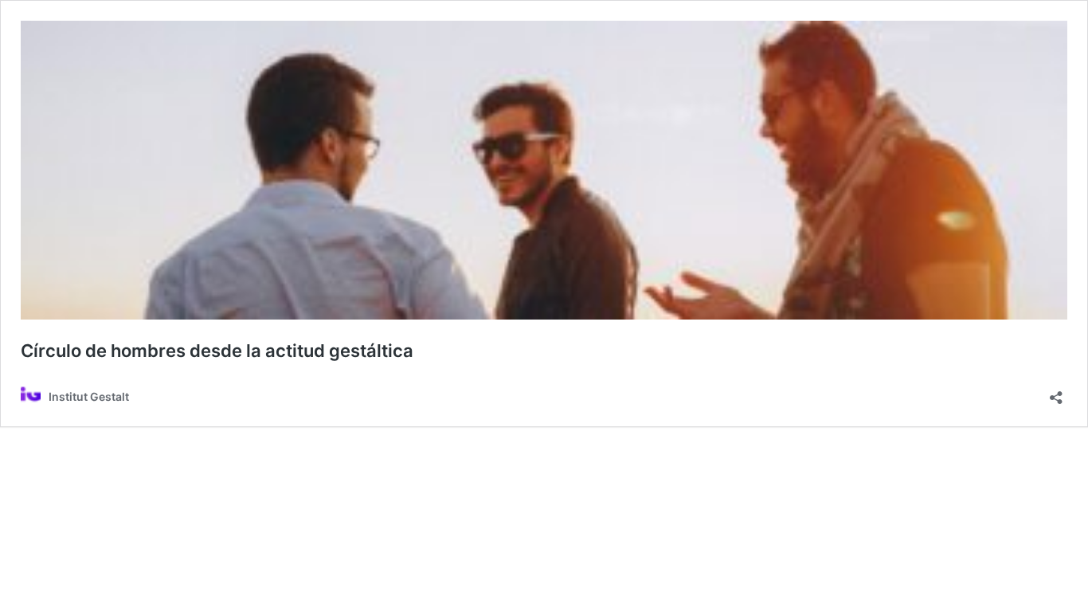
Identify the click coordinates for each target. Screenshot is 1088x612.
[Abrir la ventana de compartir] (1056, 392)
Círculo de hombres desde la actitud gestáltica (217, 350)
